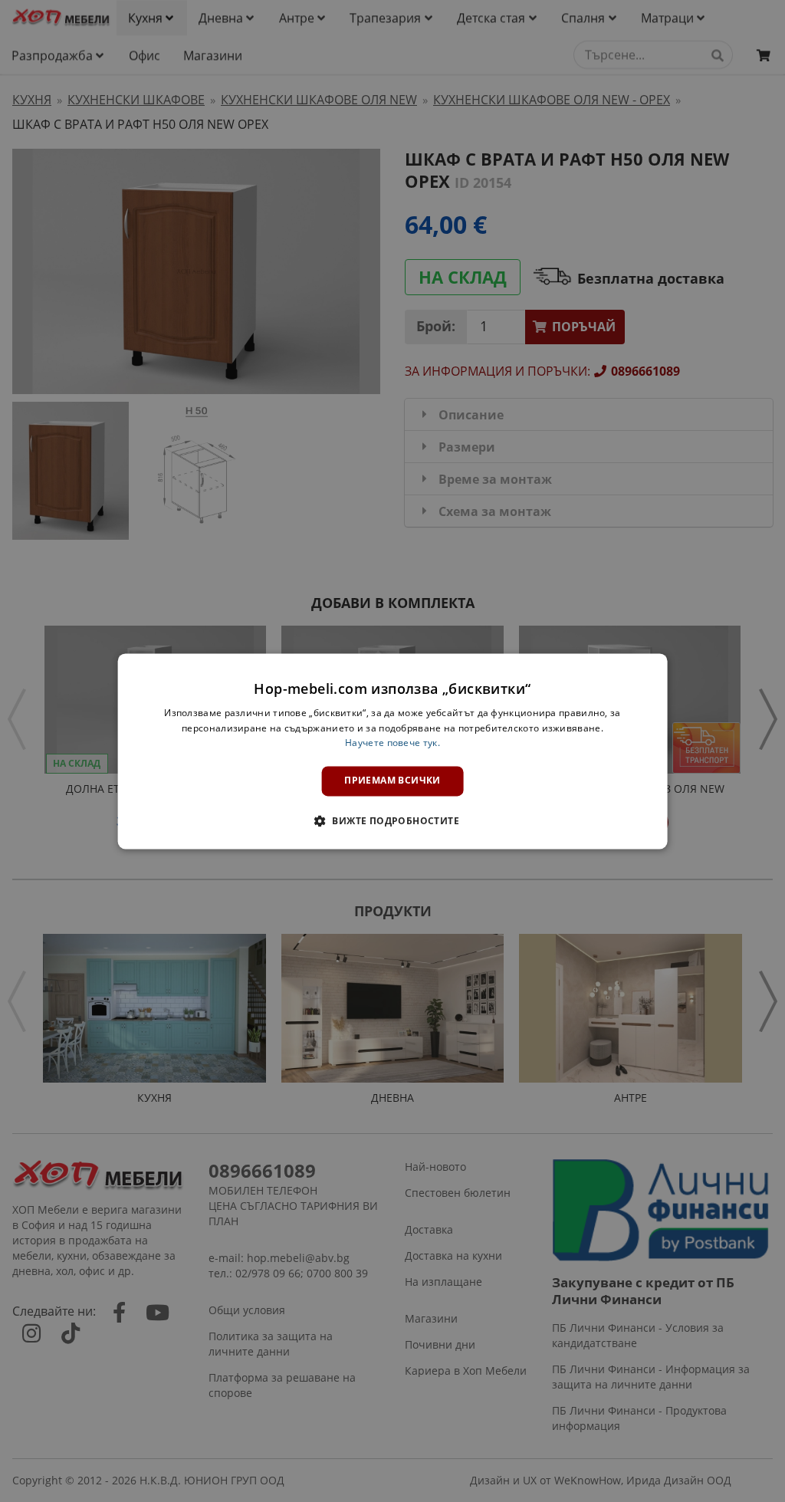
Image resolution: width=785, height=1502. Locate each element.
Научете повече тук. (392, 743)
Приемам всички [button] (392, 780)
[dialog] (393, 751)
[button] (392, 820)
